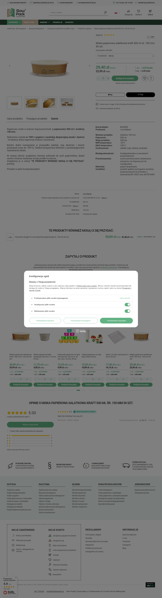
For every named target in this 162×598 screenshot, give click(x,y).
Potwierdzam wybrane (45, 321)
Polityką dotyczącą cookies (87, 286)
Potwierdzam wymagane (80, 321)
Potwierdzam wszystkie (116, 321)
